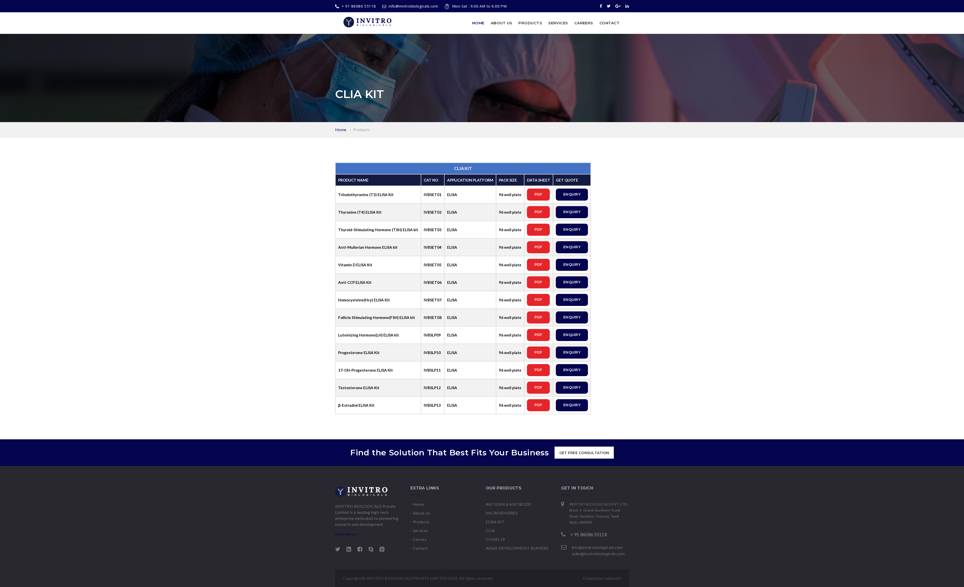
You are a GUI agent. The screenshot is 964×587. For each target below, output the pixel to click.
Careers (583, 23)
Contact (609, 23)
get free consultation (584, 453)
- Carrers (418, 539)
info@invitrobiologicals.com (413, 6)
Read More (344, 534)
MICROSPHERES (501, 513)
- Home (417, 504)
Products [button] (530, 23)
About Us (501, 23)
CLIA (490, 530)
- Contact (419, 548)
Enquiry (571, 194)
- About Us (420, 513)
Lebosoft (613, 578)
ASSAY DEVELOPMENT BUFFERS (517, 548)
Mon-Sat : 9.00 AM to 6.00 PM (479, 6)
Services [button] (558, 23)
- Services (419, 530)
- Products (419, 521)
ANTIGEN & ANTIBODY (508, 504)
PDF (538, 194)
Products (361, 129)
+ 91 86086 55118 (359, 6)
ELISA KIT (495, 521)
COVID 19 (495, 539)
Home (478, 23)
